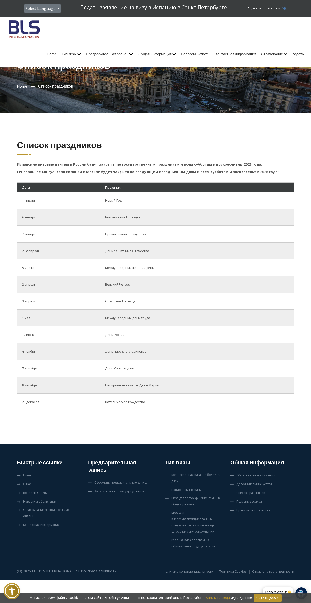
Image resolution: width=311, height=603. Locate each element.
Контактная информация (235, 54)
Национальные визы (186, 490)
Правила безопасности (253, 510)
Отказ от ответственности (273, 571)
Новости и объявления (40, 501)
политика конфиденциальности (188, 571)
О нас (27, 484)
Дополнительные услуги (254, 484)
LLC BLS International (53, 571)
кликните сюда (218, 597)
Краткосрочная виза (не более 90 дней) (195, 478)
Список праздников (250, 493)
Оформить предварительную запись (120, 482)
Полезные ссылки (249, 501)
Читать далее (267, 598)
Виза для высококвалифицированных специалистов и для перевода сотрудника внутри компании (192, 522)
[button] (12, 591)
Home (52, 54)
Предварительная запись (107, 54)
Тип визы (69, 54)
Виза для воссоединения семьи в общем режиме (195, 501)
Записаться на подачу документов (119, 491)
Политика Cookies (233, 571)
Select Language (41, 8)
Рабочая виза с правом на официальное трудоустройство (194, 543)
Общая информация (155, 54)
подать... (299, 54)
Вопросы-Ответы (195, 54)
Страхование (272, 54)
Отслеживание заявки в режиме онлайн (46, 513)
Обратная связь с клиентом (256, 475)
